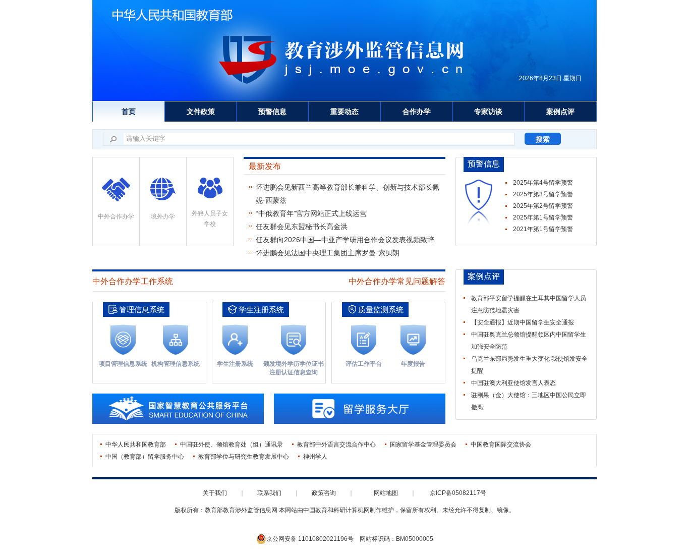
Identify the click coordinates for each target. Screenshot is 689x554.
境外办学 (163, 216)
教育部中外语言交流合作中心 (336, 444)
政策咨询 (324, 492)
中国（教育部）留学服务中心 (144, 456)
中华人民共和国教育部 (135, 444)
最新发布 (265, 166)
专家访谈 (488, 111)
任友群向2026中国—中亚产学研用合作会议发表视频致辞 (345, 240)
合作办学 (417, 111)
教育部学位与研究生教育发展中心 (243, 456)
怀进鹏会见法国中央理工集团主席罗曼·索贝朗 (327, 253)
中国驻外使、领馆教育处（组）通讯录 (231, 444)
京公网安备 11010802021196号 (310, 538)
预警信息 (272, 111)
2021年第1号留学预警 (543, 229)
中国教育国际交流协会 (501, 444)
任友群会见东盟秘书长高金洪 (302, 227)
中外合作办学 (116, 216)
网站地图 (386, 492)
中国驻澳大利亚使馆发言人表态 (513, 382)
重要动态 (344, 111)
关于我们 (215, 492)
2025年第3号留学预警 (543, 194)
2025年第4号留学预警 (543, 182)
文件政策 (201, 111)
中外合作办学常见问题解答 (397, 281)
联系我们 (269, 492)
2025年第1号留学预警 (543, 217)
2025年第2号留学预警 (543, 205)
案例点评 (560, 111)
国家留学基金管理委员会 (423, 444)
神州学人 (315, 456)
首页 (129, 111)
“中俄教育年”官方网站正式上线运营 (311, 213)
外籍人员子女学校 (210, 219)
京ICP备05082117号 (458, 492)
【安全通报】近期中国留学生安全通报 (522, 322)
